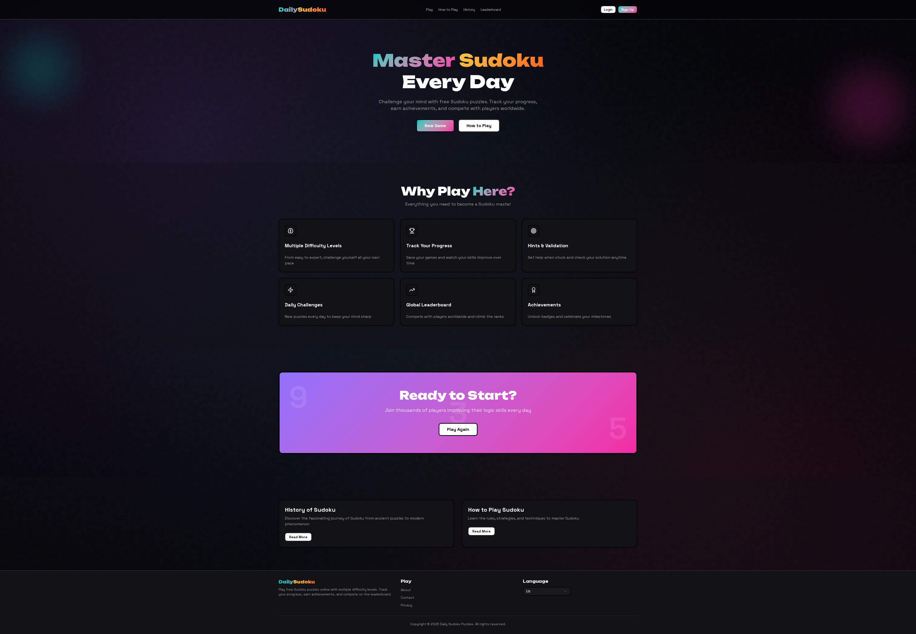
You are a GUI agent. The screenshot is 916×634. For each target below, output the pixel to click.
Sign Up (627, 9)
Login (608, 9)
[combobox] (547, 591)
